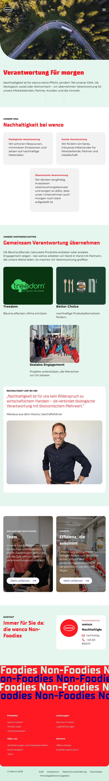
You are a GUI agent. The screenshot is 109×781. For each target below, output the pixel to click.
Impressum (53, 772)
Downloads (96, 772)
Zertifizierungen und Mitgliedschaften (27, 745)
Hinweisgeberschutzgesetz (54, 775)
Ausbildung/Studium (67, 749)
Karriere (60, 738)
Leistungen (62, 715)
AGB (41, 772)
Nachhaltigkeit (15, 749)
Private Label (14, 726)
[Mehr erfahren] (81, 554)
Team (10, 754)
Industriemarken (16, 731)
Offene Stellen (63, 745)
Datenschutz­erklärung (74, 772)
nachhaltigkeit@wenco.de (94, 635)
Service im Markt (65, 722)
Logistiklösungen (65, 726)
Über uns (12, 738)
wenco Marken (15, 722)
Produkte (12, 715)
